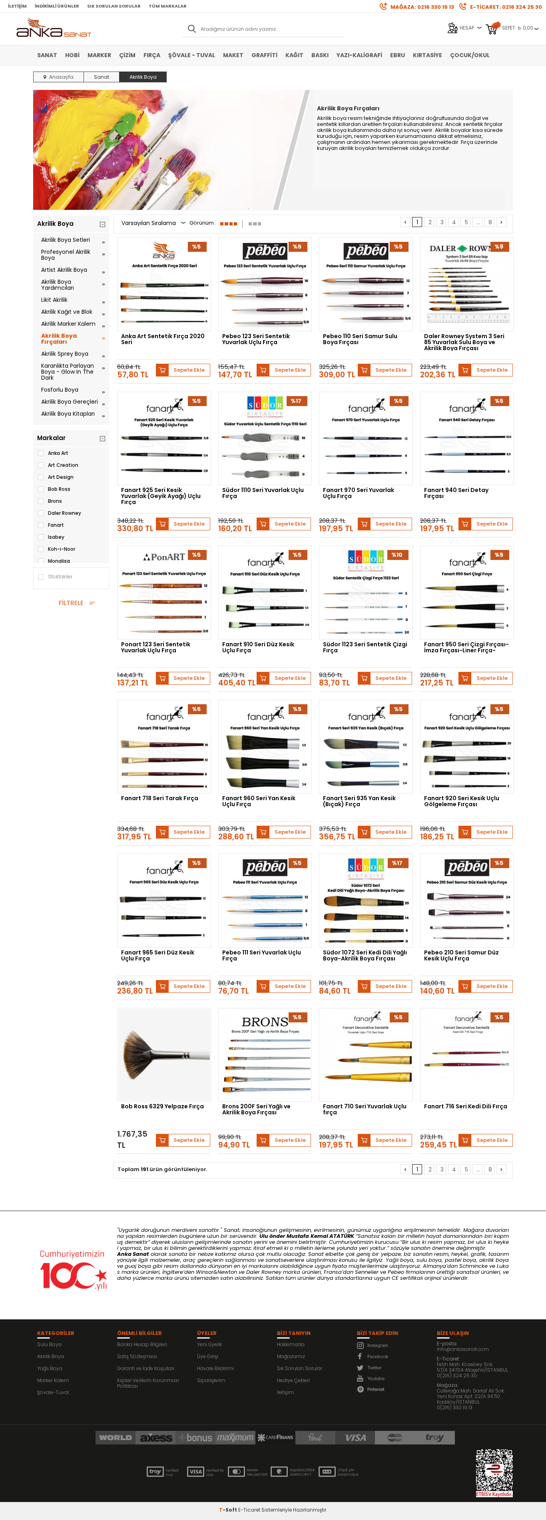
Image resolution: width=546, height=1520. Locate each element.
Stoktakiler (60, 576)
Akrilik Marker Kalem (68, 324)
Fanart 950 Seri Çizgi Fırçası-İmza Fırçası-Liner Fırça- (466, 647)
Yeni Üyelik (209, 1344)
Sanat (47, 55)
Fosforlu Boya (59, 390)
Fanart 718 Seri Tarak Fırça (159, 798)
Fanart (56, 525)
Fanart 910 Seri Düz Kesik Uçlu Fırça (258, 647)
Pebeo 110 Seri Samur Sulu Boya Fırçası (360, 339)
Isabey (56, 537)
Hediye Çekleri (293, 1380)
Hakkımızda (291, 1344)
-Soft (228, 1509)
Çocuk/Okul (470, 55)
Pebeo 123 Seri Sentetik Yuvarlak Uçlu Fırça (256, 339)
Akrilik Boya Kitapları (68, 414)
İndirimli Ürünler (57, 6)
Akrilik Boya (50, 1356)
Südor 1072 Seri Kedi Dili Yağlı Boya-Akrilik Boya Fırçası (365, 956)
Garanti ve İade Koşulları (145, 1368)
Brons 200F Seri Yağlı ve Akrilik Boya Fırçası (256, 1110)
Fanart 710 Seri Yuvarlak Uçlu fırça (365, 1110)
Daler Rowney (64, 513)
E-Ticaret (249, 1509)
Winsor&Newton (216, 1272)
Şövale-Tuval (53, 1392)
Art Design (61, 477)
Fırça (151, 55)
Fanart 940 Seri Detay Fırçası (456, 493)
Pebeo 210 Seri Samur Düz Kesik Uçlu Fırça (461, 956)
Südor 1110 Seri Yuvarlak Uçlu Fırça (263, 493)
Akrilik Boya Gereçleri (69, 402)
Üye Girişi (207, 1356)
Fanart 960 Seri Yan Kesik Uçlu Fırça (258, 801)
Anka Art (58, 453)
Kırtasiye (427, 55)
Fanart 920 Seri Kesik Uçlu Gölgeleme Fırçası (461, 801)
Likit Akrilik (54, 300)
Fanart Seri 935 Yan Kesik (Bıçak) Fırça (359, 801)
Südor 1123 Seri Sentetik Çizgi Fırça (365, 647)
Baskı (320, 55)
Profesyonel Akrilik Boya (65, 255)
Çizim (127, 55)
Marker (99, 55)
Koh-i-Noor (61, 549)
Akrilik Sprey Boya (64, 354)
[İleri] (501, 222)
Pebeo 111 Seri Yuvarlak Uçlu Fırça (261, 956)
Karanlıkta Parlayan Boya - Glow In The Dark (67, 372)
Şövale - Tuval (191, 55)
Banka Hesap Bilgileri (142, 1344)
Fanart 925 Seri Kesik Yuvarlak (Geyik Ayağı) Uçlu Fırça (161, 496)
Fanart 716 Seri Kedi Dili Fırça (465, 1107)
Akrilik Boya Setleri (65, 240)
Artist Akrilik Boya (64, 270)
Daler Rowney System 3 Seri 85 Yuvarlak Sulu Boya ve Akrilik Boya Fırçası (464, 342)
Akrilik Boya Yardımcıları (57, 285)
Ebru (397, 55)
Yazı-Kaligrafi (359, 55)
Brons (55, 501)
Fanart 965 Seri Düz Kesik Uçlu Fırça (157, 956)
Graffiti (264, 55)
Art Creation (63, 465)
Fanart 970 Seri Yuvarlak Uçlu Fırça (358, 493)
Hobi (72, 55)
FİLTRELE (71, 603)
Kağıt (294, 55)
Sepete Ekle (189, 370)
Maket (233, 55)
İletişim (17, 6)
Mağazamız (291, 1356)
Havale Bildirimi (215, 1368)
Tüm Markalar (168, 6)
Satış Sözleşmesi (137, 1356)
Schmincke (473, 1266)
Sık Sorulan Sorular (114, 6)
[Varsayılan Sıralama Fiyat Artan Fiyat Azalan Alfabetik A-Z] (153, 224)
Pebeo (396, 1272)
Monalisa (59, 561)
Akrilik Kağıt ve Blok (66, 312)
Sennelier (367, 1272)
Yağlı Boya (49, 1368)
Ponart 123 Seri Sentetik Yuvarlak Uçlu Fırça (155, 647)
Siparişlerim (211, 1380)
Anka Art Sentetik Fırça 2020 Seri (163, 339)
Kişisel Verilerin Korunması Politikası (148, 1383)
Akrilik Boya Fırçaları (59, 339)
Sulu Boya (49, 1344)
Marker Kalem (53, 1380)
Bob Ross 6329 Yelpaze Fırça (162, 1107)
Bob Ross (59, 489)
